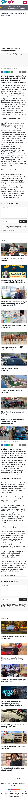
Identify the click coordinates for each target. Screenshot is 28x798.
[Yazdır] (12, 72)
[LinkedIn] (7, 72)
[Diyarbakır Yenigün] (7, 2)
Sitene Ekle (13, 785)
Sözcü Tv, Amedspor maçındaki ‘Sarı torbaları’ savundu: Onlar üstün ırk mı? (16, 7)
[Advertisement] (14, 32)
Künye (9, 783)
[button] (20, 72)
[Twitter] (5, 72)
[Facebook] (2, 72)
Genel (11, 13)
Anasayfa (5, 13)
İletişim (15, 783)
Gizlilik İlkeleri (22, 783)
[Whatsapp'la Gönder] (9, 72)
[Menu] (25, 2)
